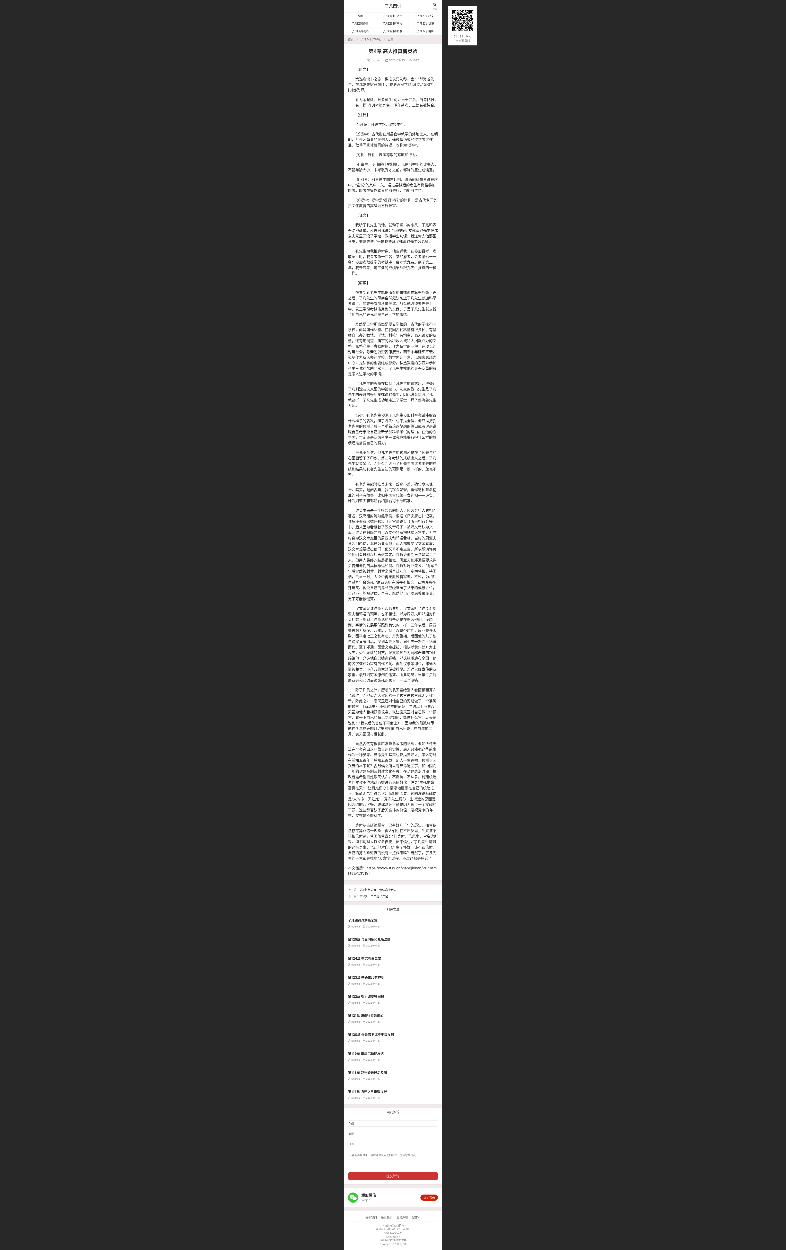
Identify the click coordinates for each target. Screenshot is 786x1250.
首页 (360, 16)
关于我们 (371, 1217)
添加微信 (429, 1197)
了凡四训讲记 (425, 23)
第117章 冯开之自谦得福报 (367, 1092)
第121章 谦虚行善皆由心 (366, 1015)
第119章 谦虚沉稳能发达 (366, 1053)
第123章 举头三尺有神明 (366, 977)
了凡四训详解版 (392, 31)
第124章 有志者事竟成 (364, 958)
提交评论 (393, 1176)
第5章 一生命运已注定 (373, 896)
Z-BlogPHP (401, 1243)
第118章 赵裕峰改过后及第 (367, 1073)
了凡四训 (393, 6)
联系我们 (386, 1217)
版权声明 (402, 1217)
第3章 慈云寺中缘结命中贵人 (377, 889)
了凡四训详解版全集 (362, 920)
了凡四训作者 (360, 23)
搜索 (434, 6)
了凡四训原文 (425, 16)
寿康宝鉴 (389, 1240)
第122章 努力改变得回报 (366, 996)
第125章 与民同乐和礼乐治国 (369, 939)
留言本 (416, 1217)
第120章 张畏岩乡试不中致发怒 (371, 1034)
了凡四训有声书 (392, 23)
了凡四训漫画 (360, 31)
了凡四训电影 (425, 31)
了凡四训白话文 (392, 16)
